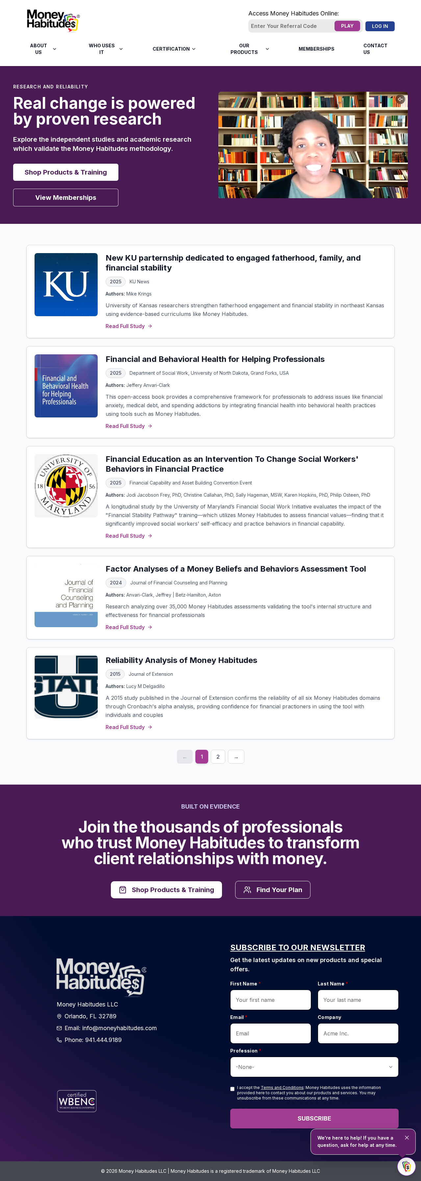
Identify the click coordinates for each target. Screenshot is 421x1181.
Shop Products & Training (66, 172)
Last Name (333, 983)
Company (329, 1017)
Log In (380, 26)
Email (238, 1017)
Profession (245, 1050)
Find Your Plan (279, 890)
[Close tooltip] (406, 1137)
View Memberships (65, 197)
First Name (245, 983)
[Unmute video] (400, 99)
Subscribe (314, 1118)
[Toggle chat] (406, 1166)
